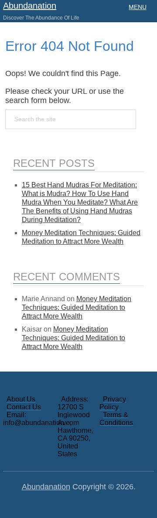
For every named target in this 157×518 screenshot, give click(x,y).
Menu (138, 6)
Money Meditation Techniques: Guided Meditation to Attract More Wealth (76, 307)
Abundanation (29, 5)
